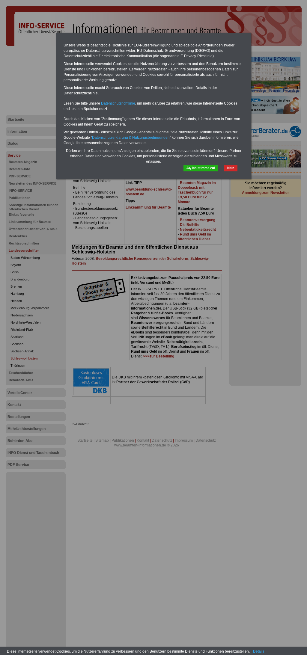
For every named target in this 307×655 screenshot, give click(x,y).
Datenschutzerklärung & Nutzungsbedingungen (131, 137)
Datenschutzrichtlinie (118, 103)
